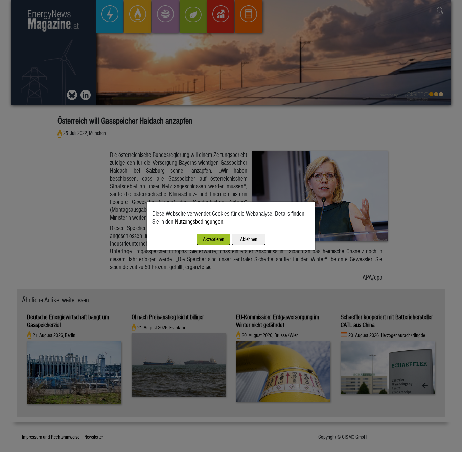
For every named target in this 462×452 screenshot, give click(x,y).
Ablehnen (248, 239)
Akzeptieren (213, 239)
